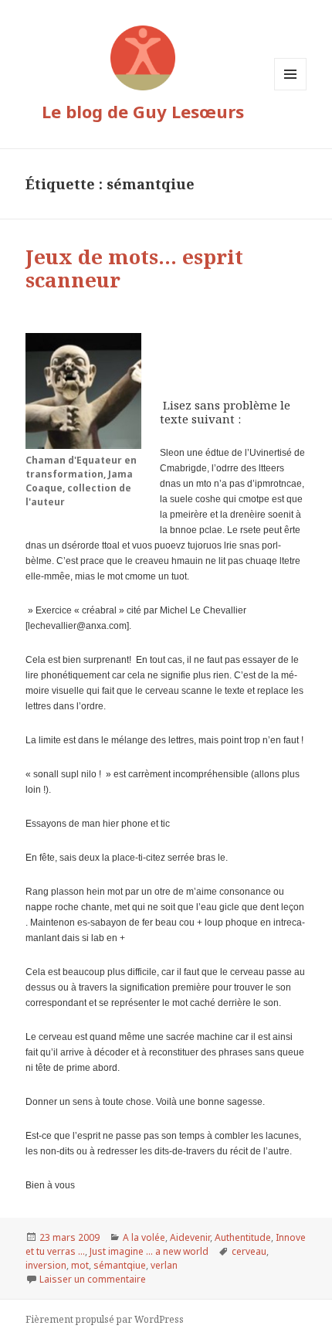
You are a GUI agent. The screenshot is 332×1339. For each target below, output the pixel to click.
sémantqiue (119, 1265)
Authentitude (243, 1237)
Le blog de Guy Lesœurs (143, 111)
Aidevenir (190, 1237)
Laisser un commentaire (92, 1279)
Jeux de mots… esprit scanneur (134, 268)
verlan (164, 1265)
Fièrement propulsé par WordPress (104, 1319)
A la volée (144, 1237)
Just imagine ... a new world (149, 1251)
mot (80, 1265)
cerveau (249, 1251)
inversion (45, 1265)
